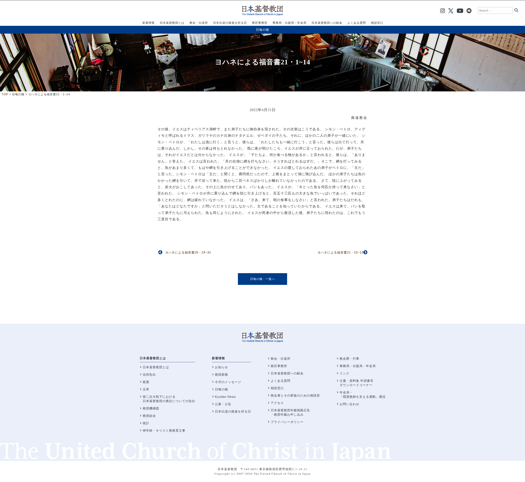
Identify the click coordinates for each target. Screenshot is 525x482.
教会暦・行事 (349, 358)
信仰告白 (149, 374)
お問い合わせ (349, 404)
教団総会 (149, 415)
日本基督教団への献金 (287, 373)
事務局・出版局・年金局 (358, 366)
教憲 (146, 382)
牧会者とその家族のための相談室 (295, 395)
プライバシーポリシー (287, 422)
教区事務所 (279, 366)
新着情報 (218, 358)
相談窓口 (277, 388)
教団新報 (221, 374)
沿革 (146, 389)
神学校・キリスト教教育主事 (164, 430)
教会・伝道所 (280, 358)
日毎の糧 (262, 29)
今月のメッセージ (228, 382)
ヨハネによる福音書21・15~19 (340, 252)
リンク (344, 373)
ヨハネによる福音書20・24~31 (188, 252)
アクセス (277, 403)
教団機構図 (151, 408)
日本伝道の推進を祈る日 (233, 411)
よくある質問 (280, 380)
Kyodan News (225, 396)
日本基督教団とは (153, 358)
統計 (146, 423)
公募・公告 (223, 404)
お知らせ (221, 367)
